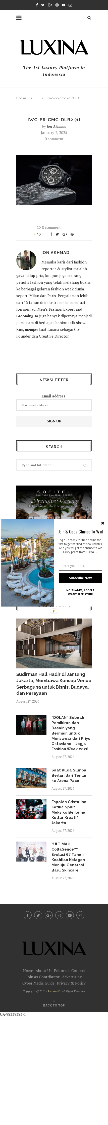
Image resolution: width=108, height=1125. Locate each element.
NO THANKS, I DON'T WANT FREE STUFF (80, 592)
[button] (80, 531)
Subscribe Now (80, 578)
